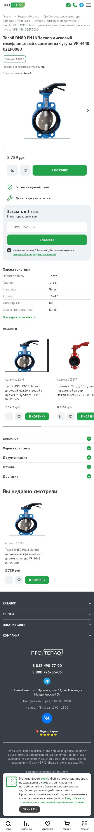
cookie (45, 778)
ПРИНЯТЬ (30, 809)
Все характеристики (17, 317)
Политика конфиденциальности (47, 772)
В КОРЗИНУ (60, 170)
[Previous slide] (6, 110)
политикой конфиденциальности (34, 254)
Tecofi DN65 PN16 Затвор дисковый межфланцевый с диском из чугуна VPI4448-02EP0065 (23, 392)
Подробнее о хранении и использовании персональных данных (52, 800)
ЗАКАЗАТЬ (47, 240)
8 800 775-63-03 (47, 672)
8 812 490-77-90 (47, 665)
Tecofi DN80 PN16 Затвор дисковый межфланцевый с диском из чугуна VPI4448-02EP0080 (23, 556)
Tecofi (27, 73)
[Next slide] (88, 110)
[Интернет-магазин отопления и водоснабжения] (15, 5)
